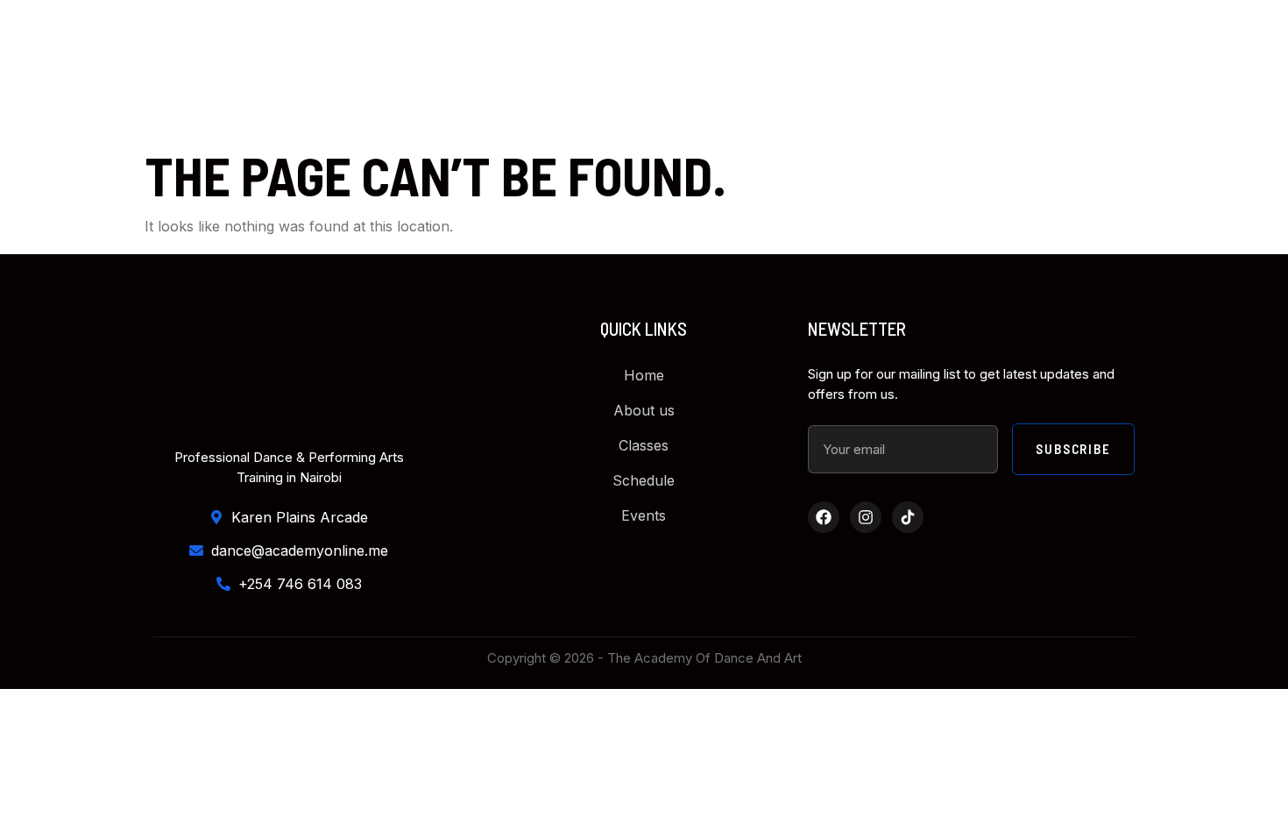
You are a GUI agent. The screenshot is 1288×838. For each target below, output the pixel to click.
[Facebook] (823, 517)
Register (1070, 71)
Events (977, 71)
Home (375, 71)
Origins (889, 71)
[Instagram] (865, 517)
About (451, 71)
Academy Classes (744, 71)
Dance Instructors (578, 71)
